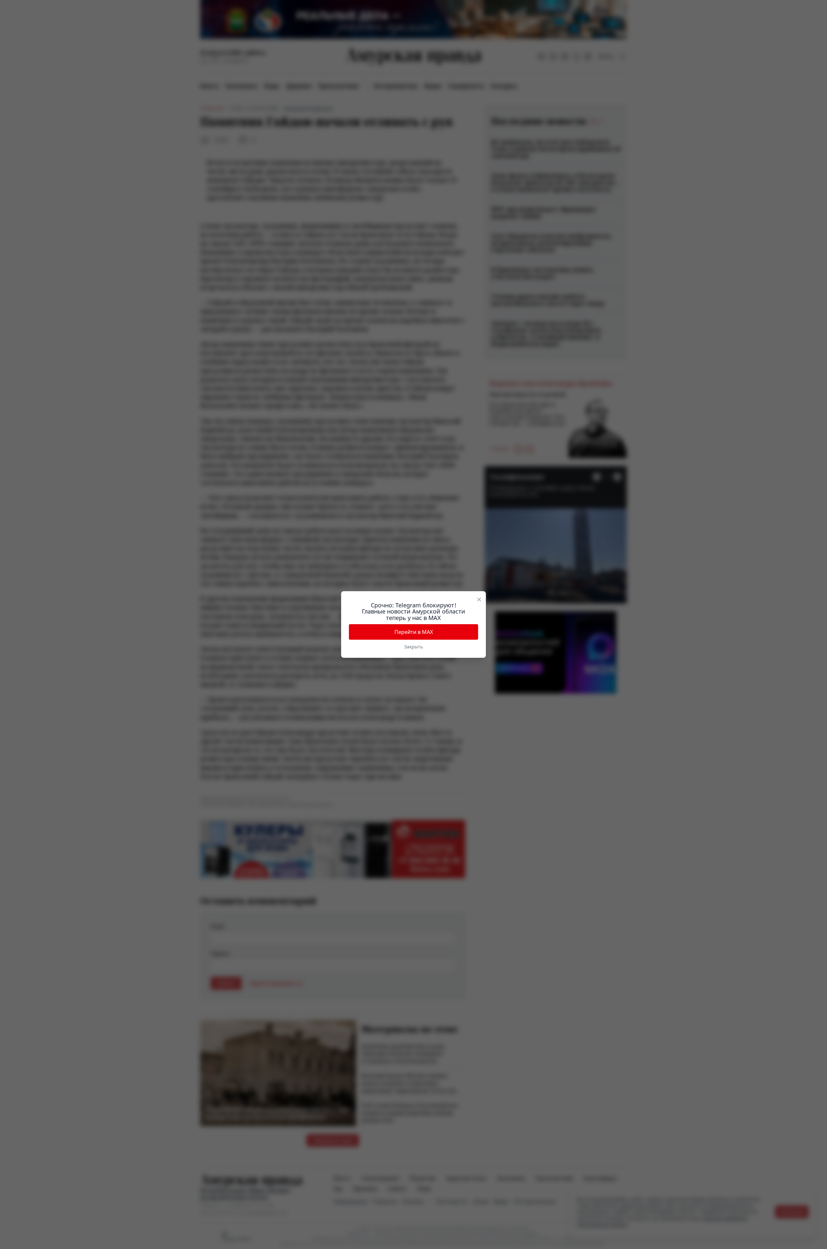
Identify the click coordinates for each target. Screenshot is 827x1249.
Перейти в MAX (413, 631)
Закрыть (413, 647)
